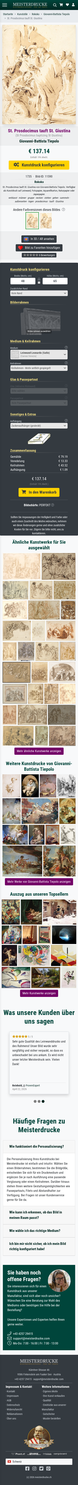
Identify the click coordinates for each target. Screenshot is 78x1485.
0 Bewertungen (46, 255)
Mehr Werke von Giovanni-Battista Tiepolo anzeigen (39, 881)
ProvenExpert (33, 1085)
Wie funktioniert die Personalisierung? (36, 1146)
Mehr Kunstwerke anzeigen (39, 993)
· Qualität (46, 1400)
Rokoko (35, 14)
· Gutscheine (48, 1414)
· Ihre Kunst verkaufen (53, 1396)
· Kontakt (10, 1391)
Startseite (8, 14)
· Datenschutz (13, 1405)
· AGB (8, 1400)
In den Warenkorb (41, 492)
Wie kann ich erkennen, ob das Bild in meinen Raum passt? (35, 1215)
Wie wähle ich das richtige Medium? (34, 1231)
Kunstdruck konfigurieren (42, 164)
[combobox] (39, 293)
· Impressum (12, 1396)
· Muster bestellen (51, 1418)
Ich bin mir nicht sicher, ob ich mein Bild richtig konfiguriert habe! (37, 1246)
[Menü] (4, 5)
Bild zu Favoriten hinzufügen (41, 248)
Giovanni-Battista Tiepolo (57, 14)
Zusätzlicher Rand (18, 288)
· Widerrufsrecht (14, 1409)
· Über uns (11, 1418)
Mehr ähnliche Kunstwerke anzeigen (39, 751)
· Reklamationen (14, 1414)
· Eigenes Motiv (50, 1391)
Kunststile (22, 14)
